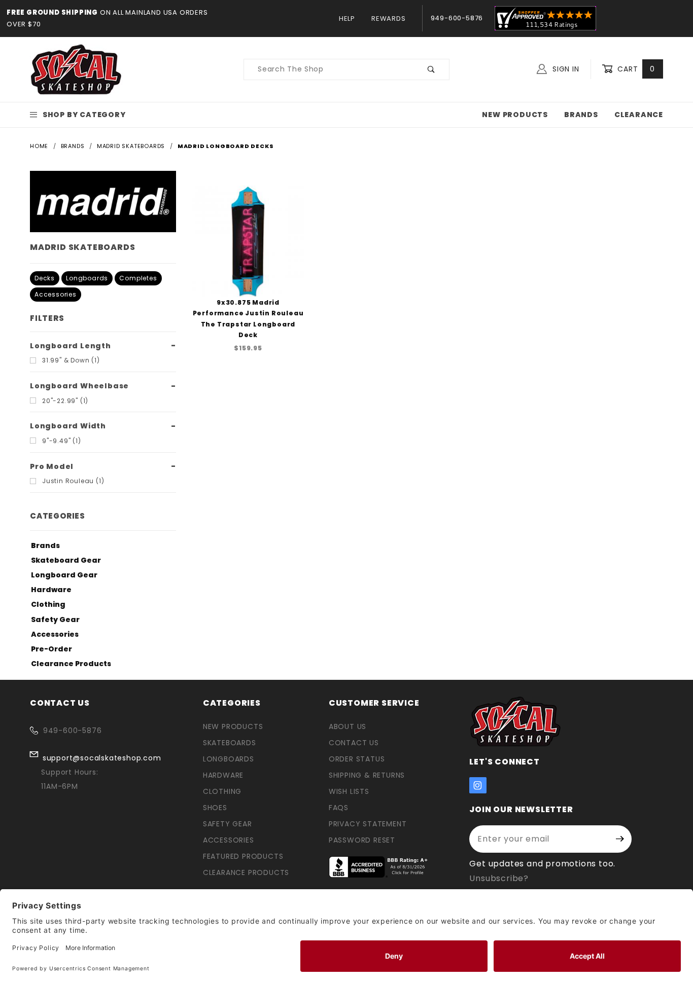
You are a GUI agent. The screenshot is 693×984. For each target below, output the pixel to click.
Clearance (638, 115)
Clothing (48, 604)
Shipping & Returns (367, 775)
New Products (515, 115)
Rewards (388, 18)
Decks (44, 278)
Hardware (51, 590)
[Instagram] (478, 785)
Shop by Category (84, 115)
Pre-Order (51, 649)
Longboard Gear (64, 575)
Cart (635, 69)
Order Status (357, 759)
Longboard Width (68, 426)
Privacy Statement (368, 824)
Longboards (87, 278)
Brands (581, 115)
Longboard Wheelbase (79, 386)
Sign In (564, 69)
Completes (138, 278)
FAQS (339, 808)
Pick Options (248, 269)
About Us (347, 726)
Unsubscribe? (499, 878)
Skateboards (229, 743)
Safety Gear (55, 619)
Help (347, 18)
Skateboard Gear (66, 560)
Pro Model (52, 466)
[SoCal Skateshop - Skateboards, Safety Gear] (76, 69)
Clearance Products (71, 664)
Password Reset (362, 840)
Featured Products (243, 856)
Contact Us (354, 743)
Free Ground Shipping (52, 12)
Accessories (55, 294)
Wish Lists (349, 791)
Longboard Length (70, 346)
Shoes (215, 808)
